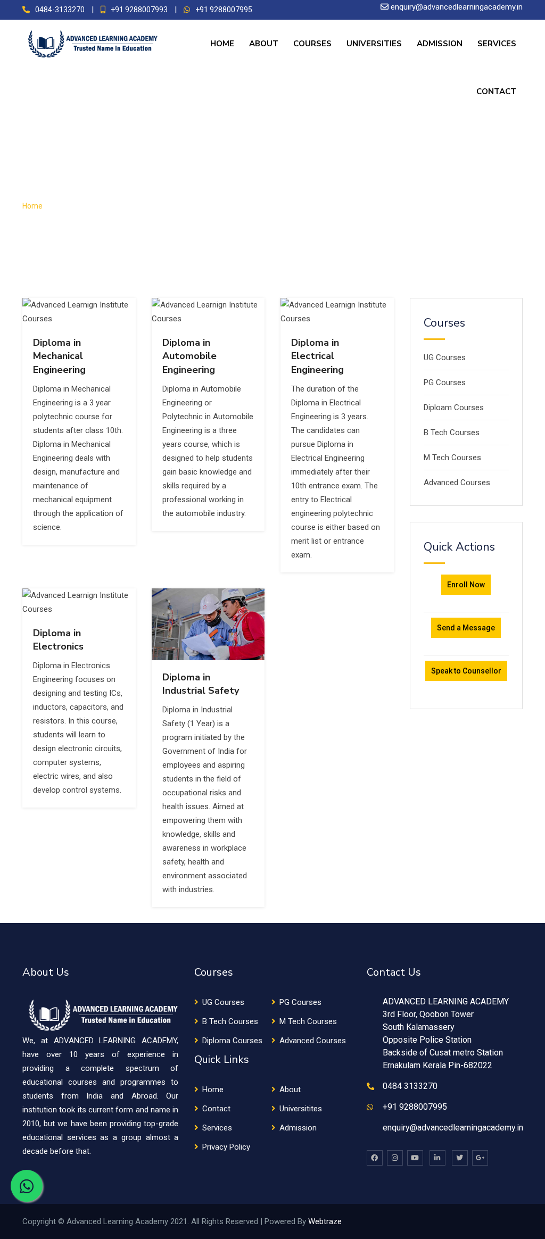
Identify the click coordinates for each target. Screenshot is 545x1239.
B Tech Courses (452, 432)
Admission (440, 43)
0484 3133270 (410, 1086)
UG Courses (445, 357)
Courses (312, 43)
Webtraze (325, 1221)
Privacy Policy (226, 1147)
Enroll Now (466, 584)
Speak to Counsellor (466, 671)
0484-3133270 (60, 9)
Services (496, 43)
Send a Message (466, 627)
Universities (374, 43)
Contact (496, 91)
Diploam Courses (454, 407)
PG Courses (445, 382)
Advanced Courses (457, 482)
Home (222, 43)
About (263, 43)
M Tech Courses (452, 457)
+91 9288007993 (139, 9)
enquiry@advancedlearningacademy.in (457, 7)
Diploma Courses (232, 1040)
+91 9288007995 (223, 9)
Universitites (300, 1108)
